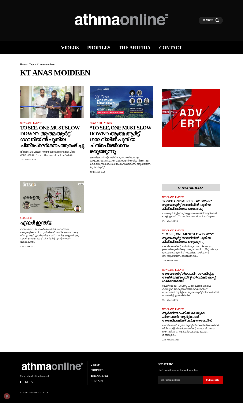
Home (23, 64)
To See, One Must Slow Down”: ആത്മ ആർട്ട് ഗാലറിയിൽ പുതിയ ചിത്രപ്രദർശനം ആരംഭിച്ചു (52, 136)
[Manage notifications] (7, 396)
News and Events (31, 123)
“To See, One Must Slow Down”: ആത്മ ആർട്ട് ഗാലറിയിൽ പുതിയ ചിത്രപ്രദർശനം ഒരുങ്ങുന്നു (120, 139)
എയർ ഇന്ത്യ (36, 223)
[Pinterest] (32, 382)
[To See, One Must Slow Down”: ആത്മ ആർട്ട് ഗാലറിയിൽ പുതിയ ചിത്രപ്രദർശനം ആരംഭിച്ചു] (52, 102)
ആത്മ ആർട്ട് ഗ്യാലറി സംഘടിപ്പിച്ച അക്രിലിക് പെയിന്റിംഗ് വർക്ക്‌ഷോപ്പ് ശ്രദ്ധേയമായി (188, 277)
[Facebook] (21, 382)
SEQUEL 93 (26, 218)
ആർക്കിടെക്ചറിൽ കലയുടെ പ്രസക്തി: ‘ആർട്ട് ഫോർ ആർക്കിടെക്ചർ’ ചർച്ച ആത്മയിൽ (187, 316)
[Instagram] (26, 382)
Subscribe (212, 379)
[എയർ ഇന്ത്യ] (52, 197)
